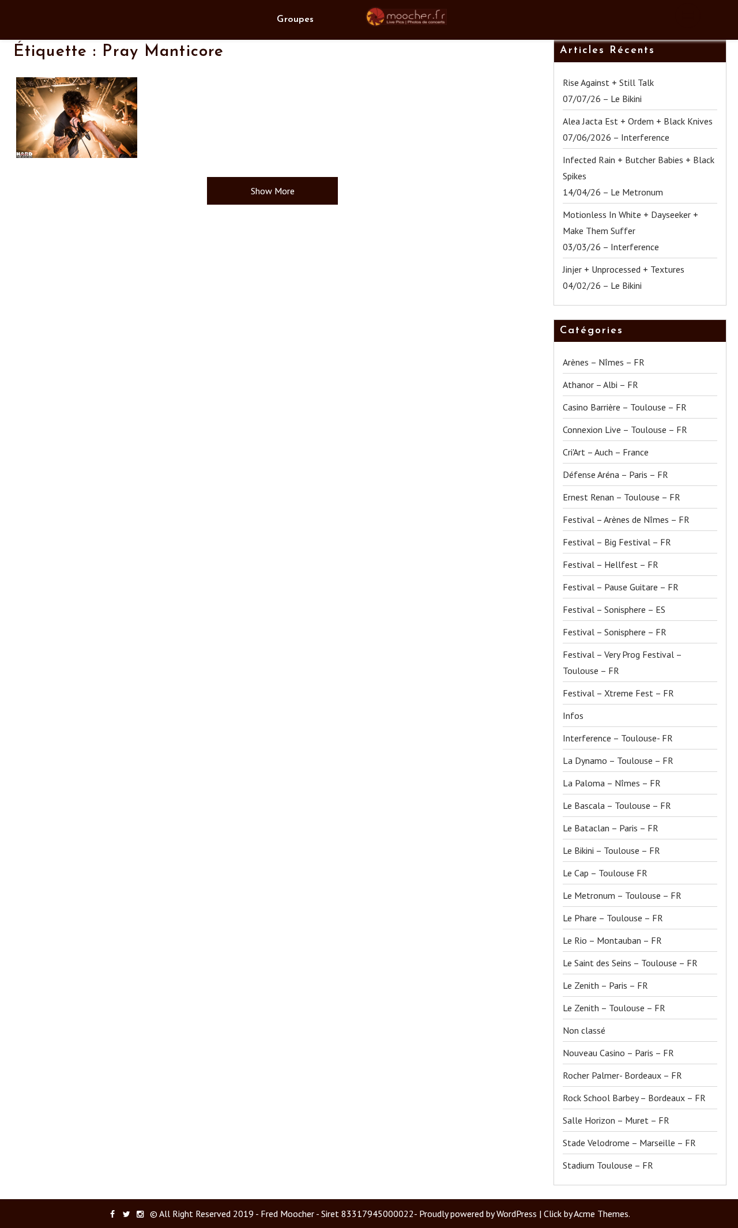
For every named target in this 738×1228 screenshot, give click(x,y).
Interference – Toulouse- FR (618, 738)
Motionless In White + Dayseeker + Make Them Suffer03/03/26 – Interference (630, 231)
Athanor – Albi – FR (600, 384)
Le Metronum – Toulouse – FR (622, 895)
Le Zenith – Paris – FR (605, 985)
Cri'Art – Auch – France (606, 452)
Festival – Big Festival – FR (617, 542)
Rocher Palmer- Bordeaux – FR (622, 1075)
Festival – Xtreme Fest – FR (618, 693)
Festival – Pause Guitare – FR (621, 587)
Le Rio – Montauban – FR (612, 940)
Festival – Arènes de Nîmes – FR (626, 519)
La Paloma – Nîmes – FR (612, 783)
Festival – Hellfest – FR (610, 564)
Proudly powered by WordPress (478, 1213)
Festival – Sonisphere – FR (615, 632)
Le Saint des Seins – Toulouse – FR (630, 963)
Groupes (295, 19)
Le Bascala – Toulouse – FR (617, 805)
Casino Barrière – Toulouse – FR (625, 407)
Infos (573, 715)
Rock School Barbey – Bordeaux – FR (634, 1097)
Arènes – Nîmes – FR (604, 362)
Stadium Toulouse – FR (608, 1165)
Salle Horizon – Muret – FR (616, 1120)
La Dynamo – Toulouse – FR (618, 760)
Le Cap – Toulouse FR (605, 873)
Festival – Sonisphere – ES (614, 609)
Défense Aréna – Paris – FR (615, 474)
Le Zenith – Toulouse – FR (614, 1008)
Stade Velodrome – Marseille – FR (629, 1142)
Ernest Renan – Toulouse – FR (621, 497)
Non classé (584, 1030)
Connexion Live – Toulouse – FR (625, 429)
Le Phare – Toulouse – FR (613, 918)
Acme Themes (601, 1213)
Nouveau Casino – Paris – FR (618, 1053)
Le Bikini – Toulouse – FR (611, 850)
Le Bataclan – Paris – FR (610, 828)
